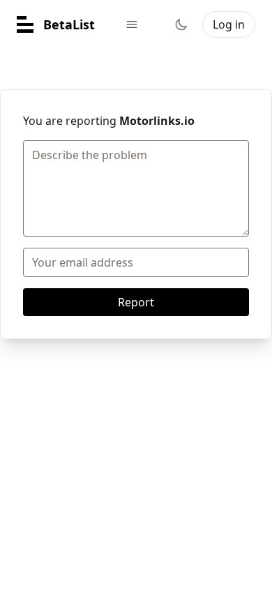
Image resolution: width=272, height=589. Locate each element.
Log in (229, 24)
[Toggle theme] (181, 24)
